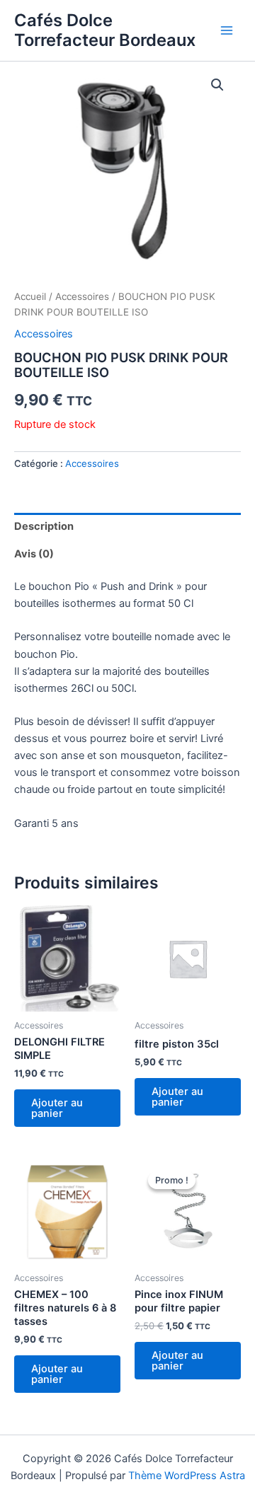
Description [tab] (44, 526)
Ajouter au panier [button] (57, 1108)
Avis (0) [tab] (34, 554)
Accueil (30, 296)
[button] (217, 85)
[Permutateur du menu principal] (226, 30)
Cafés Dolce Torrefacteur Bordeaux (105, 30)
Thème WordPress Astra (186, 1475)
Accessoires (82, 296)
